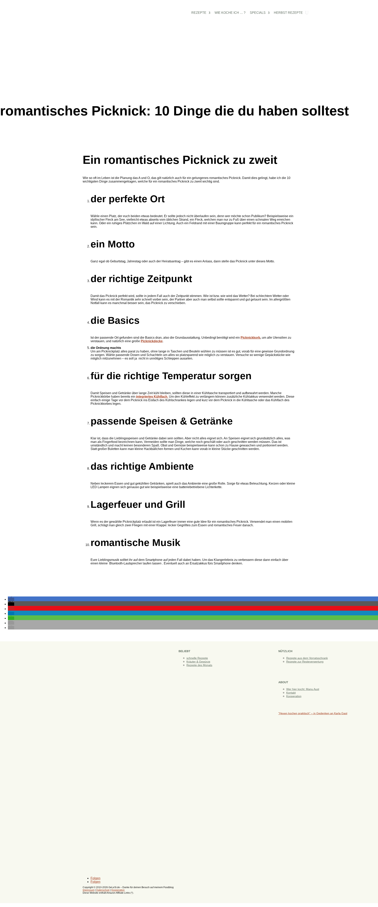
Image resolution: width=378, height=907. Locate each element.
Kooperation (293, 696)
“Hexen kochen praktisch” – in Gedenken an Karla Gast (312, 713)
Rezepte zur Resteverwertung (304, 661)
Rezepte (198, 12)
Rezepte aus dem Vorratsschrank (307, 658)
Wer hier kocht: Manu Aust (302, 689)
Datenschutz (103, 890)
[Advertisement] (189, 66)
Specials (258, 12)
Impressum (88, 890)
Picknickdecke (152, 341)
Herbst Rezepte (288, 12)
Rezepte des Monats (199, 665)
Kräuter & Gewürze (198, 661)
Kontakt (291, 692)
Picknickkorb (250, 337)
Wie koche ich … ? (230, 12)
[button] (11, 599)
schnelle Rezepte (197, 658)
